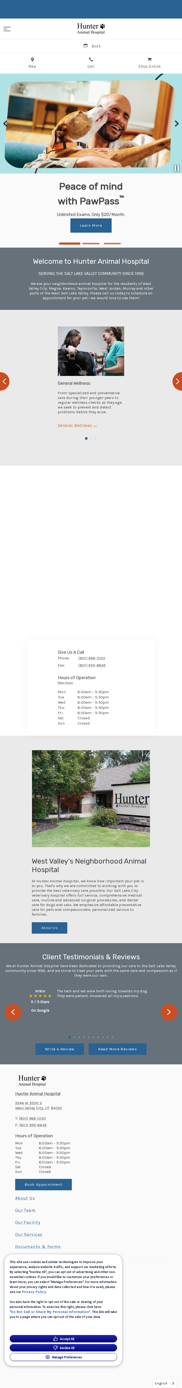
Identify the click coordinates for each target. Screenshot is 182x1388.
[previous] (5, 123)
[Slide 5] (89, 1037)
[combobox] (165, 1383)
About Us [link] (49, 928)
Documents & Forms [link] (38, 1246)
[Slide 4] (84, 1037)
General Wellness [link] (75, 425)
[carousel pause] (177, 168)
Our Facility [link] (28, 1222)
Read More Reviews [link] (117, 1049)
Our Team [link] (25, 1210)
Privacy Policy (34, 1292)
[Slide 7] (98, 1037)
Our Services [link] (29, 1234)
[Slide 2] (91, 244)
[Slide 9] (108, 1037)
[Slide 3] (112, 243)
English (161, 1383)
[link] (91, 28)
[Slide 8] (103, 1037)
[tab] (66, 684)
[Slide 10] (112, 1037)
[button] (7, 29)
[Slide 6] (93, 1037)
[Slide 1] (69, 243)
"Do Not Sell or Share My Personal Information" (50, 1312)
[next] (176, 123)
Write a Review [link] (60, 1049)
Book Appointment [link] (91, 230)
